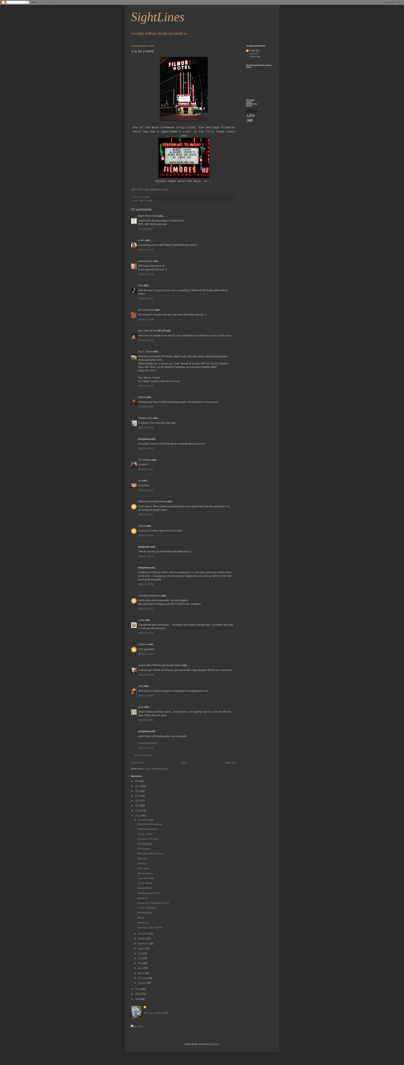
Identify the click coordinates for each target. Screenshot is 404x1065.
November (143, 933)
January (142, 982)
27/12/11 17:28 (145, 319)
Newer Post (137, 762)
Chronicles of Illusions (149, 595)
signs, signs (161, 189)
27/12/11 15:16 (145, 274)
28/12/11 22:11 (145, 654)
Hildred (142, 397)
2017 (137, 786)
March (141, 973)
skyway (141, 917)
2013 (137, 805)
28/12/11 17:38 (145, 584)
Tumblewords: (145, 418)
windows (141, 863)
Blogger (215, 1044)
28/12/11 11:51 (145, 469)
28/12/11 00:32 (145, 427)
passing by (142, 898)
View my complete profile (156, 1012)
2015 (137, 795)
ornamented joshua (147, 743)
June (140, 958)
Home (184, 762)
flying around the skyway (149, 824)
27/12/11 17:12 (145, 298)
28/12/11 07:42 (145, 448)
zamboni (254, 53)
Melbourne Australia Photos (152, 501)
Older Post (230, 762)
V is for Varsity (144, 883)
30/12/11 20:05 (145, 720)
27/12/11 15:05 (145, 249)
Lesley (141, 620)
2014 (137, 800)
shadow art (143, 922)
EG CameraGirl (146, 309)
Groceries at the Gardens (149, 927)
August (141, 948)
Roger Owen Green (148, 215)
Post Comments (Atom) (156, 768)
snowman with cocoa (147, 839)
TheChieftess (144, 459)
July (140, 953)
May (140, 963)
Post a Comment (143, 755)
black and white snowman (150, 853)
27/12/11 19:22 (145, 386)
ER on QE (142, 858)
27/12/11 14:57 (145, 228)
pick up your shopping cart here (153, 902)
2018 (137, 781)
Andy (140, 686)
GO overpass (144, 848)
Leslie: (141, 240)
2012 (137, 810)
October (142, 938)
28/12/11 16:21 (145, 490)
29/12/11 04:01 (145, 695)
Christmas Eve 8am (147, 829)
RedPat (142, 526)
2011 (137, 815)
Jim (140, 480)
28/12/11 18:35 (145, 633)
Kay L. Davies (145, 351)
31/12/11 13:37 (145, 748)
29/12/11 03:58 (145, 674)
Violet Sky (254, 50)
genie (140, 707)
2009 (137, 994)
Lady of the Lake (145, 878)
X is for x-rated (144, 833)
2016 (137, 791)
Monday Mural (144, 843)
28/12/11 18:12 (145, 608)
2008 (137, 999)
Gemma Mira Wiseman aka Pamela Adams (159, 665)
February (143, 978)
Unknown (143, 644)
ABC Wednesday (140, 189)
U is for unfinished (146, 907)
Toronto (148, 200)
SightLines (157, 17)
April (140, 968)
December (143, 819)
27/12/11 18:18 (145, 340)
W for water (143, 868)
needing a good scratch (149, 893)
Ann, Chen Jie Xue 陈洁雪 (151, 330)
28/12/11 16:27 (145, 514)
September (143, 943)
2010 (137, 989)
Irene (140, 285)
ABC (142, 200)
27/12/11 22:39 (145, 406)
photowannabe (145, 261)
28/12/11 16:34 (145, 535)
